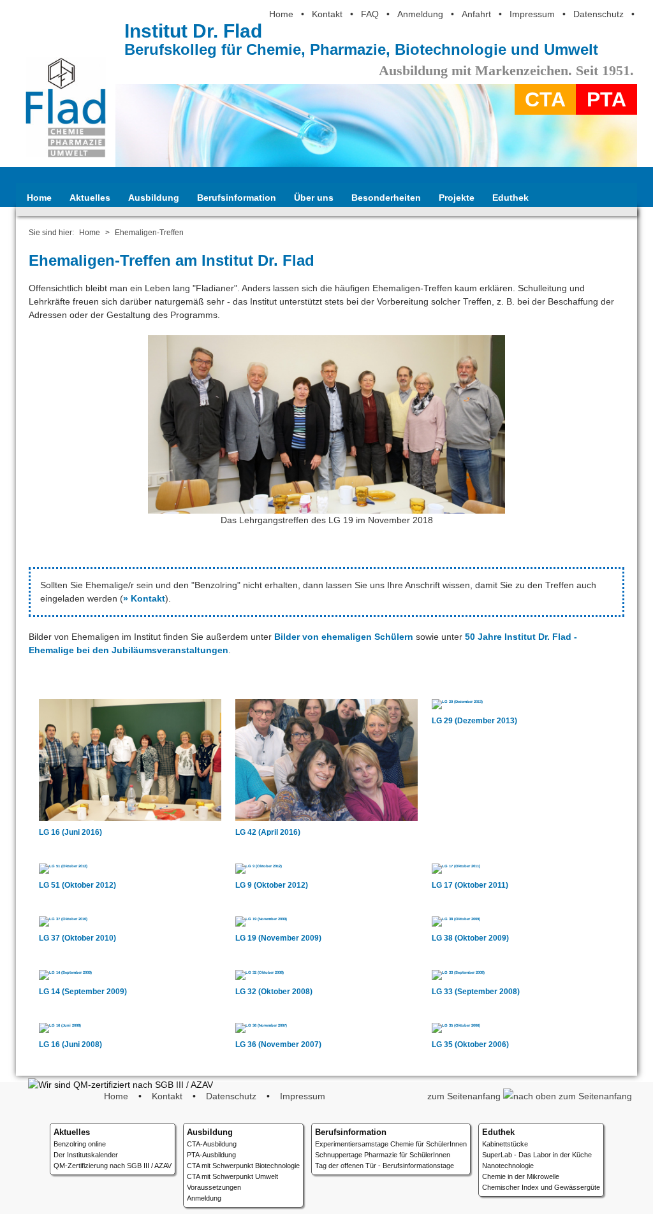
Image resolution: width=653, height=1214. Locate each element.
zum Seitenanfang (465, 1096)
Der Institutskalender (86, 1155)
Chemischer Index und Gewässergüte (541, 1187)
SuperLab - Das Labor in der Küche (537, 1155)
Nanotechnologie (508, 1165)
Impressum (532, 14)
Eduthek (510, 197)
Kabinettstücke (505, 1144)
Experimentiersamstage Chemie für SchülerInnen (391, 1144)
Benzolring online (80, 1144)
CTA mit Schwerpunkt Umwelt (232, 1176)
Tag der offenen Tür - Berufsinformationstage (384, 1165)
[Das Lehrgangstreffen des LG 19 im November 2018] (326, 507)
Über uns (314, 197)
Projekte (456, 197)
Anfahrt (476, 14)
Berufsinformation (236, 197)
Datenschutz (598, 14)
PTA (606, 99)
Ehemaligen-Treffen (149, 232)
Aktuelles (90, 197)
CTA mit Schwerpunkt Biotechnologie (243, 1165)
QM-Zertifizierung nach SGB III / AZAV (113, 1165)
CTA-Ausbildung (212, 1144)
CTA (545, 99)
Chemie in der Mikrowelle (520, 1176)
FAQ (370, 14)
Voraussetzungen (214, 1187)
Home (281, 14)
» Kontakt (144, 598)
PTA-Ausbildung (211, 1155)
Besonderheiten (386, 197)
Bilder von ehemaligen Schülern (343, 637)
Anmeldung (420, 14)
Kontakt (327, 14)
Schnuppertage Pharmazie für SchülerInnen (382, 1155)
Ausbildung (153, 197)
